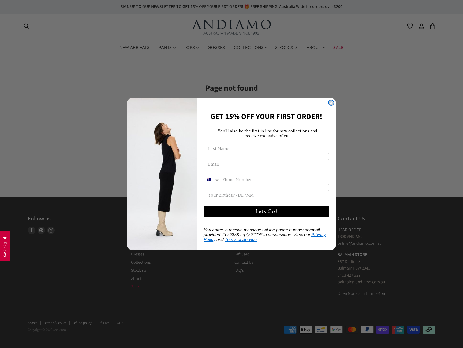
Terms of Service (241, 239)
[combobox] (212, 180)
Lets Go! (266, 211)
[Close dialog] (331, 102)
